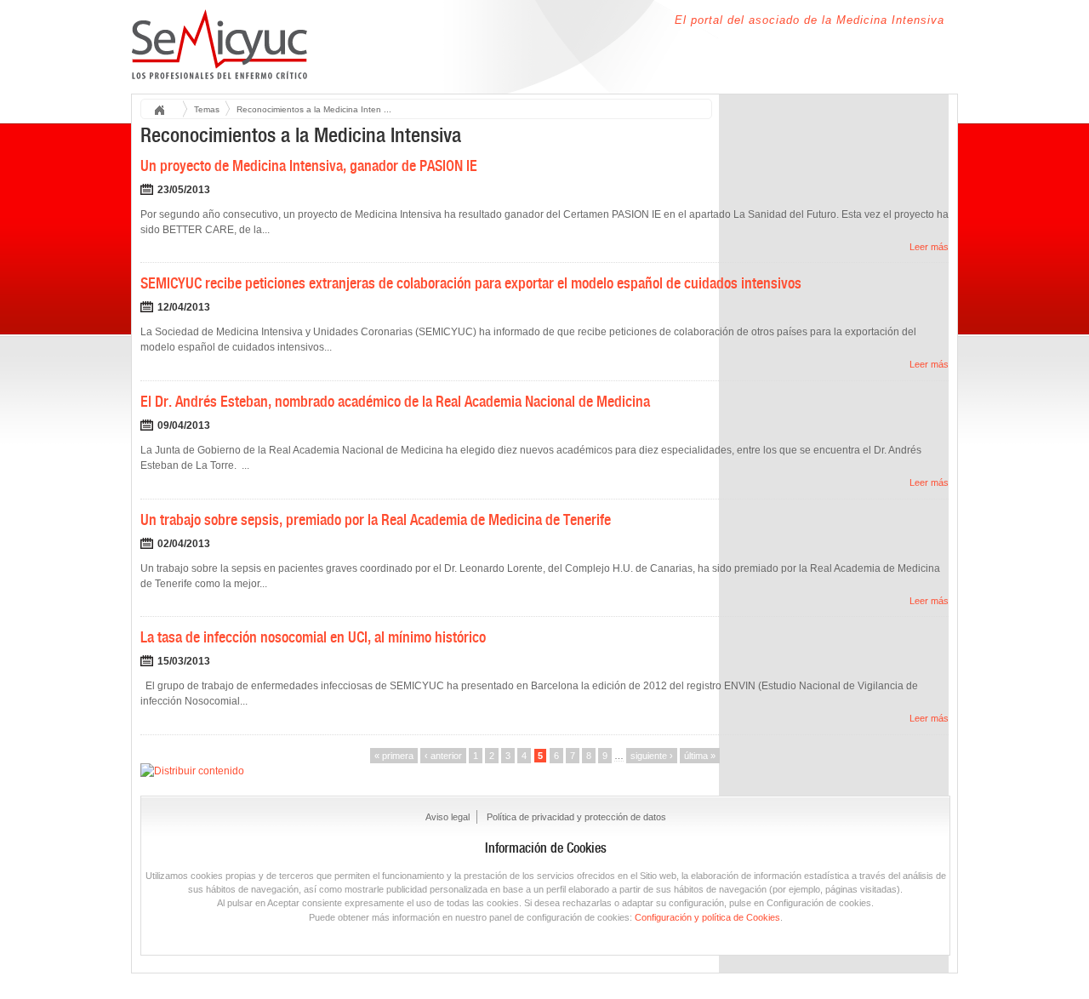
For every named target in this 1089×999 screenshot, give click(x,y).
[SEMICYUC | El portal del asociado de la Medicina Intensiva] (220, 69)
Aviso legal (447, 817)
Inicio (164, 111)
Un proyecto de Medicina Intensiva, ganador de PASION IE (308, 165)
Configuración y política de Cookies (707, 917)
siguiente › (651, 756)
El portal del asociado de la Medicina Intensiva (809, 20)
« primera (393, 756)
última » (700, 756)
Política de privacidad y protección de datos (576, 817)
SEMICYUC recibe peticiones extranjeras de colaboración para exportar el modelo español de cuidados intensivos (470, 283)
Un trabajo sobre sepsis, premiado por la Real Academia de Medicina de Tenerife (375, 519)
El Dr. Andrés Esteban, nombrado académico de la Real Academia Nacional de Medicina (395, 401)
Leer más (929, 247)
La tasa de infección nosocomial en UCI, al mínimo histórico (313, 637)
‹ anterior (443, 756)
